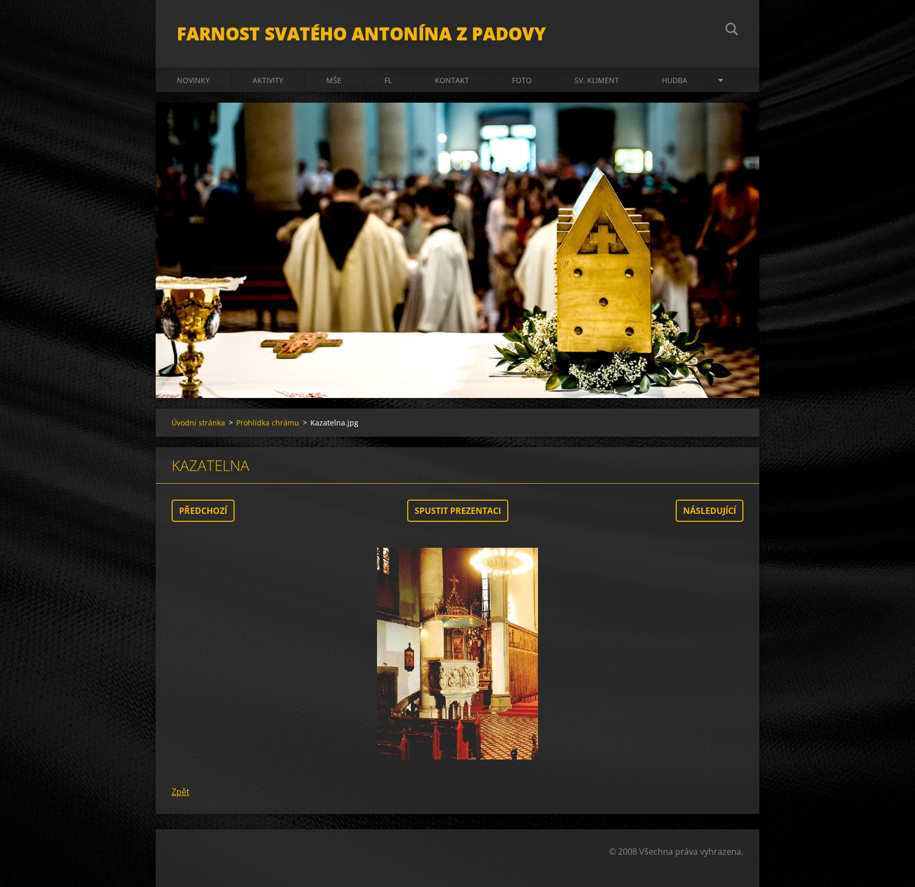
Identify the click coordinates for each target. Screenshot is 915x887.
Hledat (731, 30)
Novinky (193, 80)
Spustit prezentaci (458, 511)
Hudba (674, 80)
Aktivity (268, 80)
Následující (709, 511)
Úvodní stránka (198, 423)
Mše (334, 80)
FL (388, 80)
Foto (522, 80)
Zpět (181, 792)
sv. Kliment (597, 80)
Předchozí (203, 511)
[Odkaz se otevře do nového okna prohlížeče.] (457, 654)
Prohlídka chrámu (267, 423)
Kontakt (452, 80)
